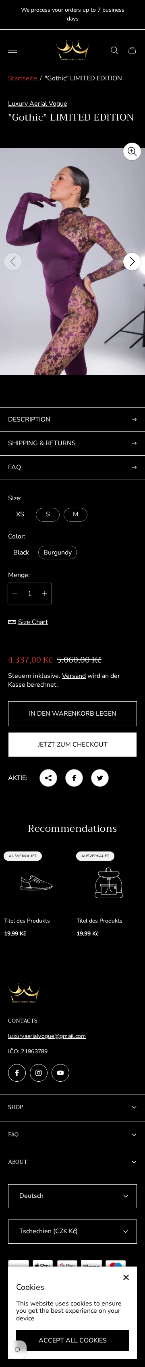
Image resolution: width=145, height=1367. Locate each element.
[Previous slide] (13, 261)
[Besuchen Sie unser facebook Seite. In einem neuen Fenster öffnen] (17, 1073)
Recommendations (72, 828)
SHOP (15, 1107)
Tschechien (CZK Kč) (48, 1231)
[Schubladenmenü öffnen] (12, 50)
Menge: (19, 575)
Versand (74, 675)
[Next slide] (132, 261)
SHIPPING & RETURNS (42, 443)
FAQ (14, 467)
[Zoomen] (132, 151)
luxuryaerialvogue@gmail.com (47, 1036)
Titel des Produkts (27, 921)
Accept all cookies (73, 1340)
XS (20, 514)
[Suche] (114, 50)
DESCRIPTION (29, 419)
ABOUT (17, 1161)
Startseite (22, 78)
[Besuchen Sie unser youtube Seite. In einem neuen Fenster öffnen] (60, 1073)
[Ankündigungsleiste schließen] (133, 15)
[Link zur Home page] (24, 994)
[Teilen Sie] (48, 778)
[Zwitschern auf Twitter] (100, 778)
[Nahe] (126, 1277)
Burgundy (58, 552)
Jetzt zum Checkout (73, 744)
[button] (72, 391)
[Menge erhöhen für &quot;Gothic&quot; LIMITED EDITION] (45, 593)
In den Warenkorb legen (72, 713)
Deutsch (31, 1195)
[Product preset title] (36, 883)
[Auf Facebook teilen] (74, 778)
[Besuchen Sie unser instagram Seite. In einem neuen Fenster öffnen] (39, 1073)
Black (21, 552)
